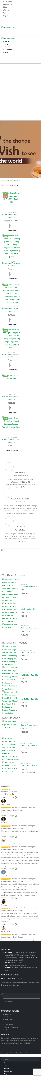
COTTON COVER (11, 212)
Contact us (8, 1017)
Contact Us (7, 4)
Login (6, 1030)
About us (8, 1014)
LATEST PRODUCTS (10, 185)
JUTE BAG (29, 607)
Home (6, 1063)
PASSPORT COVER (11, 437)
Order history (9, 1025)
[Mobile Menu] (2, 24)
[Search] (38, 1059)
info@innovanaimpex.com (18, 965)
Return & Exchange (11, 1027)
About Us (7, 1068)
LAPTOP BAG (11, 261)
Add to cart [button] (12, 230)
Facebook (4, 974)
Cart (4, 13)
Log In (5, 16)
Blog (5, 7)
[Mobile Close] (1, 1055)
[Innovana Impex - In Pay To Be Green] (8, 27)
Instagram (16, 974)
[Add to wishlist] (17, 195)
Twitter (10, 974)
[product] (10, 590)
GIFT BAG (23, 607)
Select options (12, 450)
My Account (9, 1019)
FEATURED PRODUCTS (11, 180)
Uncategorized (25, 723)
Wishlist (6, 10)
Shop (5, 1065)
